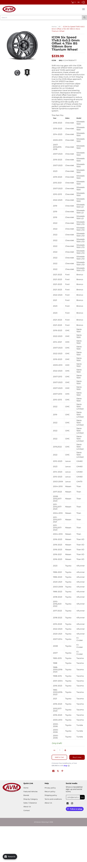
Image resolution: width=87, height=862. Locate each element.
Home (54, 27)
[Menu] (83, 9)
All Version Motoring (41, 822)
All (59, 27)
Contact (26, 810)
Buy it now (77, 757)
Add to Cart (59, 757)
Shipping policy (51, 795)
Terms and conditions (53, 799)
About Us (27, 807)
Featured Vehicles (30, 792)
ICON (54, 60)
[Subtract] (54, 750)
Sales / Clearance (30, 803)
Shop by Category (30, 799)
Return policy (50, 792)
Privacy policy (50, 788)
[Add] (65, 750)
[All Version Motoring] (9, 9)
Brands (26, 795)
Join (82, 797)
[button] (53, 771)
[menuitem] (75, 2)
